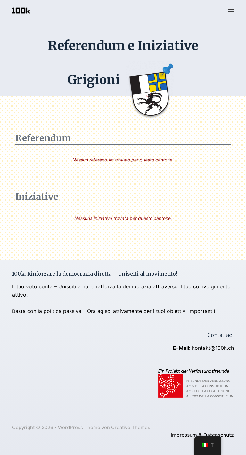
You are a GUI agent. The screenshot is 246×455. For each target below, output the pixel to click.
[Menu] (231, 11)
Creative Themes (130, 427)
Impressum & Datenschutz (202, 435)
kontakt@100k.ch (213, 348)
